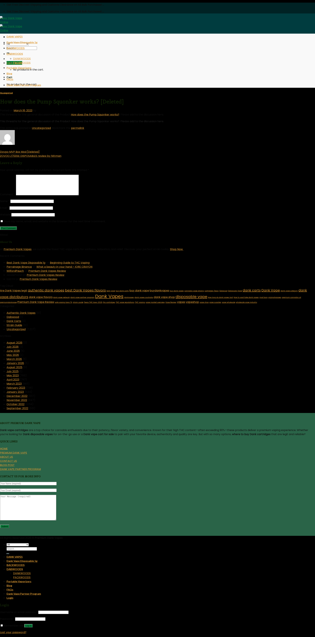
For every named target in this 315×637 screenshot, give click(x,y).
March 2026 (14, 359)
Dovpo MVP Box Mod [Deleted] (20, 152)
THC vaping (140, 302)
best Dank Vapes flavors (85, 290)
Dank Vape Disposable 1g (22, 42)
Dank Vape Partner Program (24, 84)
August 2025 (14, 367)
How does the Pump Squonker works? (95, 114)
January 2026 (15, 363)
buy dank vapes (177, 291)
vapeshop (192, 302)
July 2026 (13, 347)
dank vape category (289, 291)
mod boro (263, 297)
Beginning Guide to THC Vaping (70, 263)
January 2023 (15, 392)
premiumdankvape (8, 302)
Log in (28, 626)
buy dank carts (122, 291)
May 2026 (13, 355)
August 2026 (14, 343)
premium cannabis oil (291, 297)
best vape (110, 291)
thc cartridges (109, 302)
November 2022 (17, 400)
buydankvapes (159, 290)
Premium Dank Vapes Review (47, 271)
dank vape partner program (82, 297)
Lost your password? (13, 632)
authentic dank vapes (46, 290)
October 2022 (15, 404)
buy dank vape (139, 290)
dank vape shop (164, 297)
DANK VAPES (15, 36)
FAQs (10, 79)
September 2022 (17, 408)
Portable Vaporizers (19, 67)
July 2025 (13, 371)
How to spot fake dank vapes (246, 297)
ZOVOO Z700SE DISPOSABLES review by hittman (30, 156)
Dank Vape (270, 290)
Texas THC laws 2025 (93, 302)
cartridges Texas (212, 291)
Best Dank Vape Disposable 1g (26, 263)
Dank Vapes (109, 296)
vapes (181, 302)
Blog (9, 73)
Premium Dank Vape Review (35, 302)
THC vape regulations (125, 302)
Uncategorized (6, 93)
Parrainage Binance (19, 267)
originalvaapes (274, 297)
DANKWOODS (22, 59)
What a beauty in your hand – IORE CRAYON (64, 267)
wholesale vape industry (246, 302)
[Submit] (8, 553)
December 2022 (17, 396)
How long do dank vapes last (220, 297)
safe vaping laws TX (63, 302)
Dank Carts (14, 321)
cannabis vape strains (194, 291)
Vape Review (170, 302)
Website (5, 214)
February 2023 (16, 388)
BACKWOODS (16, 48)
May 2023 (13, 375)
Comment (7, 194)
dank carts (252, 290)
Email (4, 208)
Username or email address (19, 612)
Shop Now (176, 249)
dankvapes (129, 297)
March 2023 (14, 384)
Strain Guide (14, 325)
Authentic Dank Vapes (21, 313)
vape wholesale (228, 302)
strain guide (78, 302)
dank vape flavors (40, 297)
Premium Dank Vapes (18, 249)
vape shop (204, 302)
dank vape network (61, 297)
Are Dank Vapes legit (13, 290)
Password (7, 619)
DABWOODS (15, 53)
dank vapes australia (144, 297)
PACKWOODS (22, 63)
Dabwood (223, 291)
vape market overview (155, 302)
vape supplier (215, 302)
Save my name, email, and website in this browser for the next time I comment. (55, 221)
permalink (77, 128)
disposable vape (191, 296)
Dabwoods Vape (235, 291)
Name (5, 201)
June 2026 (13, 351)
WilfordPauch (15, 271)
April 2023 (13, 379)
